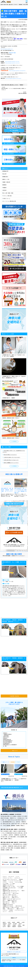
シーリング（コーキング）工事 (15, 880)
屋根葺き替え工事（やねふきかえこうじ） (11, 890)
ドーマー (23, 907)
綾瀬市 (13, 922)
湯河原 (19, 925)
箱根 (23, 925)
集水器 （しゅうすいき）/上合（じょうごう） (12, 899)
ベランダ (11, 882)
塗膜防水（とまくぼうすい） (8, 885)
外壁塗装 (4, 187)
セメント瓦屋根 (20, 886)
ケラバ (13, 903)
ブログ (18, 762)
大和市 (23, 922)
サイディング (17, 878)
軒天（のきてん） (6, 901)
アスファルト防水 (18, 882)
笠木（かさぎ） (16, 893)
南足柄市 (19, 926)
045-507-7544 (12, 52)
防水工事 (4, 174)
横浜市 (4, 922)
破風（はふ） (14, 901)
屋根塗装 (4, 184)
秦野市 (9, 925)
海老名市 (4, 923)
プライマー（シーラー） (8, 878)
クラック (4, 876)
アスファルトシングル (19, 910)
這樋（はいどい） (15, 897)
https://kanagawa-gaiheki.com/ (7, 48)
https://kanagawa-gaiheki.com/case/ (12, 61)
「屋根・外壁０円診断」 (18, 38)
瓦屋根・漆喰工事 (6, 182)
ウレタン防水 (5, 883)
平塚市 (4, 925)
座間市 (18, 922)
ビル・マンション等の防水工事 (9, 201)
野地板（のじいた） (7, 893)
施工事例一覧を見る (15, 696)
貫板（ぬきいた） (6, 903)
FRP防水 (11, 910)
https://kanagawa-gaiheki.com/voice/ (12, 62)
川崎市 (9, 922)
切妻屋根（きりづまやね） (8, 906)
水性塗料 (4, 880)
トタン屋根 (20, 887)
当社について (15, 750)
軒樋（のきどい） (11, 908)
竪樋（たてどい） (20, 908)
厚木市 (20, 923)
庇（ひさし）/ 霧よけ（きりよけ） (10, 894)
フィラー (17, 876)
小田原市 (14, 925)
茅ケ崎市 (15, 923)
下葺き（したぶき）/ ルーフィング (10, 892)
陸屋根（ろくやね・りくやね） (9, 886)
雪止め (23, 890)
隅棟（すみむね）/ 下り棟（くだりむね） (11, 907)
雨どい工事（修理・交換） (8, 193)
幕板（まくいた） (6, 897)
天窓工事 (4, 190)
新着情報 (13, 762)
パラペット (5, 910)
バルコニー (5, 882)
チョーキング (11, 876)
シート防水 (12, 883)
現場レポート (5, 762)
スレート (4, 911)
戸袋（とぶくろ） (6, 896)
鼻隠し (4, 908)
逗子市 (4, 926)
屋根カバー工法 (6, 179)
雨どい (4, 900)
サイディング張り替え (7, 195)
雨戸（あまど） (15, 896)
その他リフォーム (6, 198)
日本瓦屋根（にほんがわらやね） (9, 887)
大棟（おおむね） (19, 906)
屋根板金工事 (5, 171)
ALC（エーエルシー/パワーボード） (10, 879)
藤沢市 (10, 923)
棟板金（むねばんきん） (12, 900)
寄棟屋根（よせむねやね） (8, 904)
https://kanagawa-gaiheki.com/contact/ (13, 78)
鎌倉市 (9, 926)
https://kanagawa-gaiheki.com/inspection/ (17, 70)
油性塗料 (21, 879)
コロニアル (11, 911)
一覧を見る (15, 441)
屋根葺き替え (5, 176)
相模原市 (14, 926)
